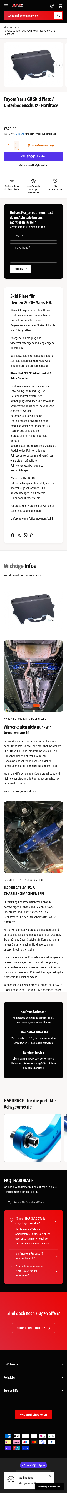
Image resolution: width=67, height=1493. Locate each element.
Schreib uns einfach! (31, 1328)
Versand (20, 134)
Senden (19, 269)
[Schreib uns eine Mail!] (52, 5)
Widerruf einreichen (33, 1414)
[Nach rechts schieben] (59, 65)
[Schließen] (50, 1476)
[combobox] (33, 16)
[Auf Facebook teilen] (12, 535)
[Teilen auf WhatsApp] (25, 535)
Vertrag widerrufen (49, 1486)
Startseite (13, 27)
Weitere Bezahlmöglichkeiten (33, 165)
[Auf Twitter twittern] (19, 535)
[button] (6, 5)
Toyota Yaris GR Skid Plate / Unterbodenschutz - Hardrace (30, 32)
